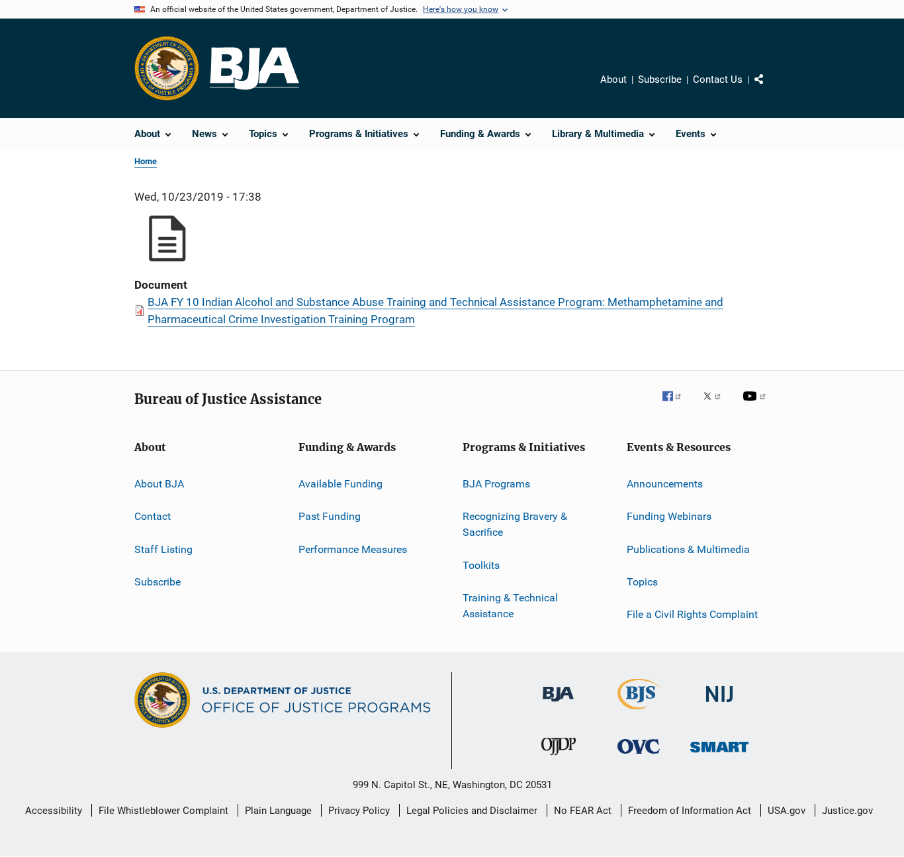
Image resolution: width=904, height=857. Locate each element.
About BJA (159, 484)
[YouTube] (756, 405)
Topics (642, 582)
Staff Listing (163, 549)
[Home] (254, 68)
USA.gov (786, 811)
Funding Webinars (669, 516)
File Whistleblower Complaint (163, 811)
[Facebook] (677, 405)
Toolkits (481, 564)
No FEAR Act (582, 811)
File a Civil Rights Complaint (692, 614)
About (613, 79)
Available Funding (340, 484)
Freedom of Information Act (689, 811)
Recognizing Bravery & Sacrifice (515, 524)
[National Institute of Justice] (719, 704)
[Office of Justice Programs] (166, 68)
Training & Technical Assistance (510, 605)
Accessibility (53, 811)
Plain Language (278, 811)
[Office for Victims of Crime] (638, 756)
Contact (152, 516)
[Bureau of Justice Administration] (558, 704)
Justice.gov (847, 811)
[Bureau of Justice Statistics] (638, 712)
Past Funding (329, 516)
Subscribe (660, 79)
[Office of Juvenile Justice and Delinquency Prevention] (558, 757)
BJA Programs (496, 484)
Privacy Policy (359, 811)
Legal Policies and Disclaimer (471, 811)
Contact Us (718, 79)
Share (770, 88)
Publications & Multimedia (688, 549)
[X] (716, 405)
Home (145, 161)
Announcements (665, 484)
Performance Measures (352, 549)
